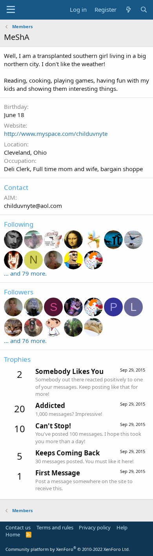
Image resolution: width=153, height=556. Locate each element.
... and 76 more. (25, 341)
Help (122, 527)
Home (12, 534)
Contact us (18, 527)
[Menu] (11, 10)
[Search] (143, 9)
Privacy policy (95, 527)
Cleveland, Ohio (25, 152)
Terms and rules (54, 527)
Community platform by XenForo (67, 549)
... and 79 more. (25, 273)
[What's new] (128, 9)
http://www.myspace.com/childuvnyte (55, 133)
